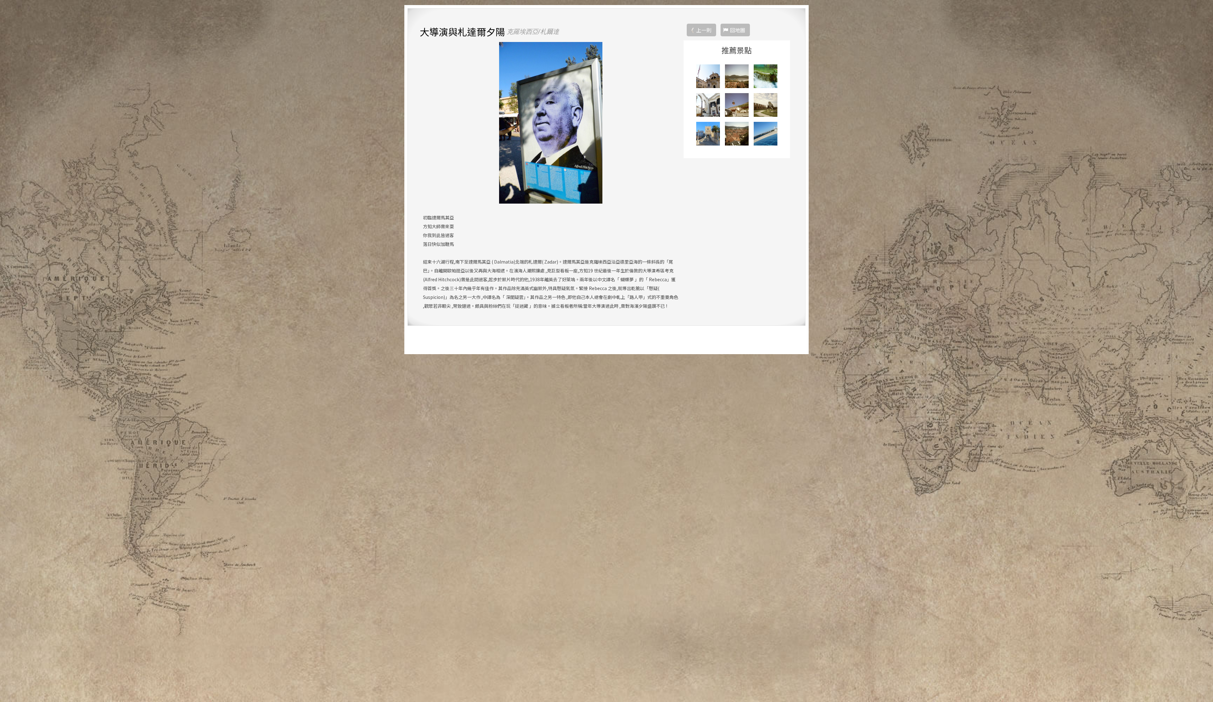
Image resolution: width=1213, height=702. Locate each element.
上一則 (703, 30)
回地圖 (737, 30)
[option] (551, 123)
